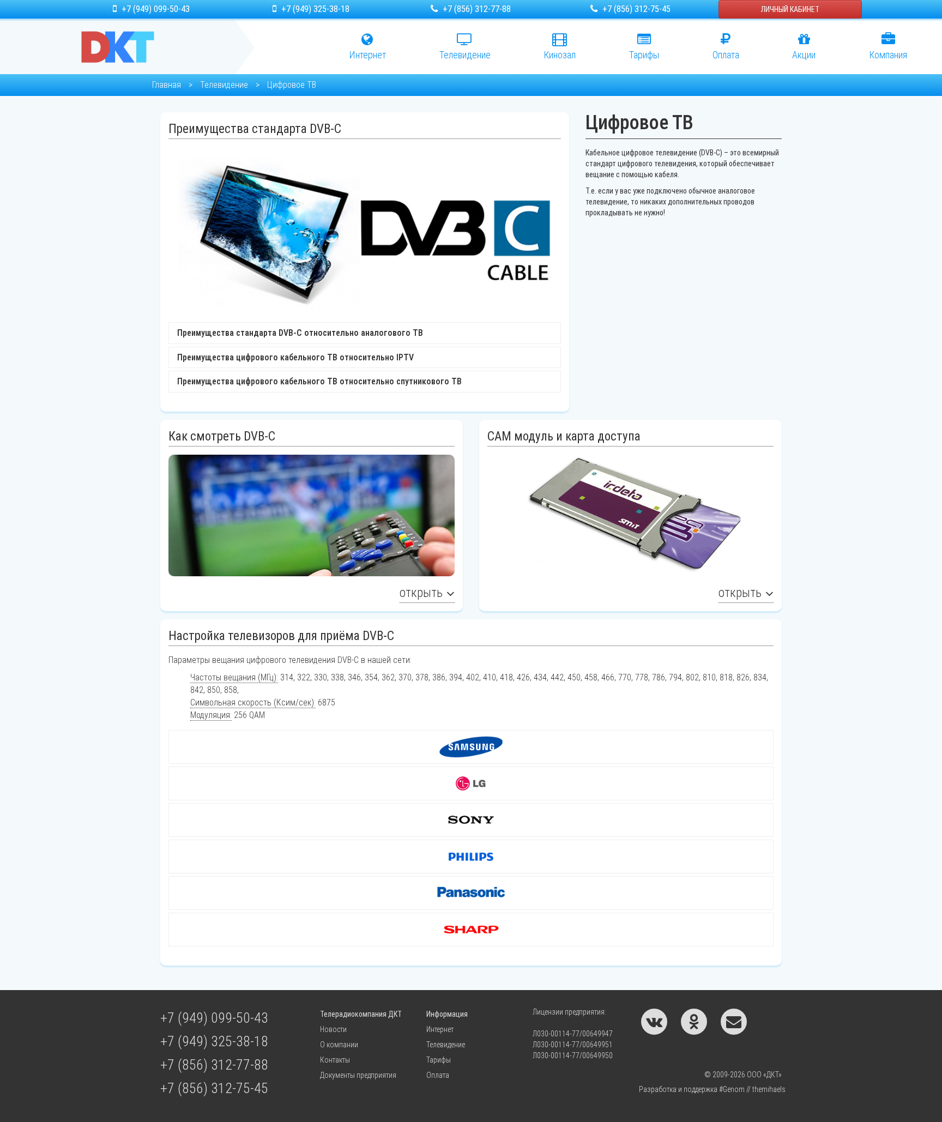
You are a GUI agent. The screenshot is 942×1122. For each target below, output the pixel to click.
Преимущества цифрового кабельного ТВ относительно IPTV (295, 357)
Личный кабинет (790, 9)
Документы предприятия (358, 1075)
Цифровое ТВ (291, 85)
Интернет (367, 55)
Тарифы (644, 55)
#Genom (732, 1089)
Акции (804, 55)
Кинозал (560, 55)
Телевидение (224, 85)
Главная (166, 85)
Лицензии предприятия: (569, 1012)
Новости (333, 1029)
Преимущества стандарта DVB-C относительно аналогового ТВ (300, 333)
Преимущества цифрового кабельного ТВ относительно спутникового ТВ (319, 381)
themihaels (769, 1089)
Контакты (335, 1059)
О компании (339, 1044)
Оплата (725, 55)
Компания (888, 55)
